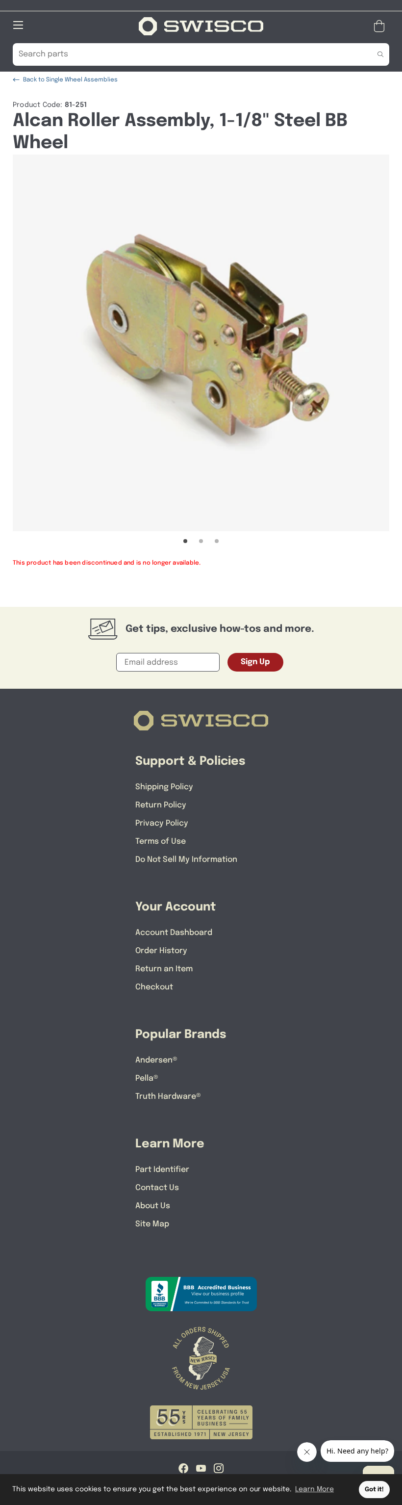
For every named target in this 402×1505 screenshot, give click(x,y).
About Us (152, 1206)
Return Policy (160, 805)
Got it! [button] (374, 1489)
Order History (161, 951)
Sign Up (255, 662)
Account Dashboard (173, 933)
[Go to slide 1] (185, 541)
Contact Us (157, 1188)
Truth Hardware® (168, 1096)
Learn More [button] (314, 1489)
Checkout (154, 987)
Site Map (152, 1224)
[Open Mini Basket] (381, 26)
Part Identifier (162, 1170)
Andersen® (156, 1060)
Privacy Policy (161, 823)
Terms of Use (160, 841)
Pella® (146, 1078)
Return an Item (164, 969)
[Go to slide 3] (217, 541)
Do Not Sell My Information (186, 860)
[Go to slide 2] (201, 541)
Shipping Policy (164, 787)
